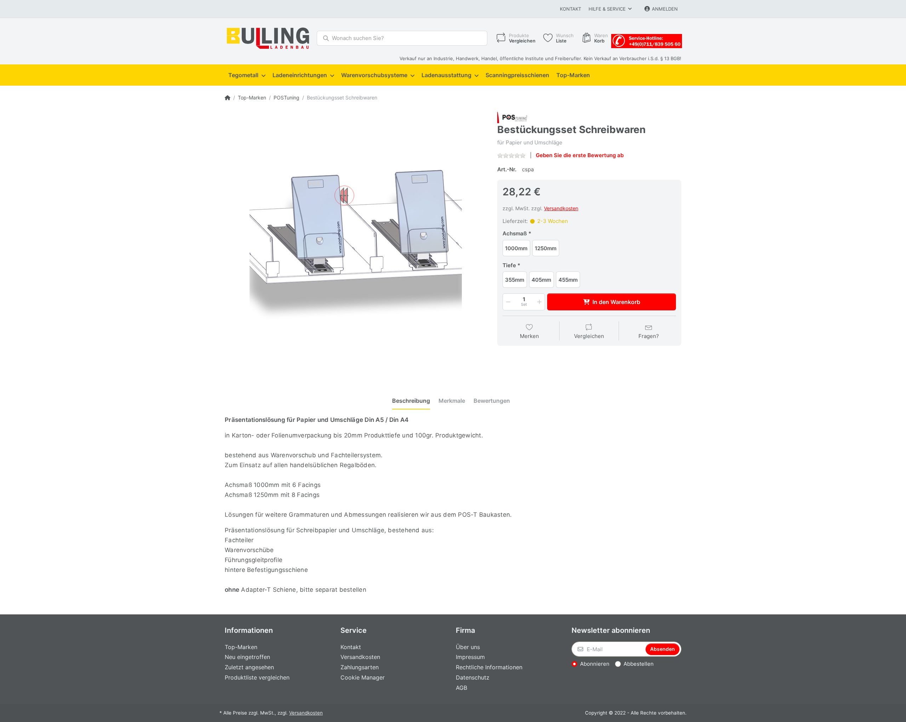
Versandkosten (561, 208)
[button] (507, 301)
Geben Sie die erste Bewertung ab (580, 155)
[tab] (411, 401)
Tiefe (509, 265)
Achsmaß (515, 233)
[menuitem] (247, 75)
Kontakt (570, 9)
